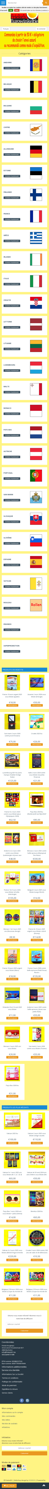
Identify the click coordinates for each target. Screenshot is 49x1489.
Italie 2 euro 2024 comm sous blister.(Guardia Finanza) (36, 775)
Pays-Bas (8, 430)
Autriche (8, 451)
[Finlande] (36, 194)
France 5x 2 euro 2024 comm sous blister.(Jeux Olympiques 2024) (12, 814)
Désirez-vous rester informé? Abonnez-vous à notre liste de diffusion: (16, 1442)
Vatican (7, 581)
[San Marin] (36, 497)
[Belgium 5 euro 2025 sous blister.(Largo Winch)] (37, 878)
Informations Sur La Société (12, 1374)
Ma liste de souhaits (9, 1423)
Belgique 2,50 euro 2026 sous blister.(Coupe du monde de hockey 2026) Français (36, 1291)
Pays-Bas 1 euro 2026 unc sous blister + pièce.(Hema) (12, 1212)
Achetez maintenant (12, 68)
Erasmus (7, 624)
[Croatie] (36, 302)
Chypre (7, 127)
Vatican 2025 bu (12, 1133)
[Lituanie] (36, 346)
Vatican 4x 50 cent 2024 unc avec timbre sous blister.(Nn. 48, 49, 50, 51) (37, 1174)
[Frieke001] (24, 18)
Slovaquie (8, 516)
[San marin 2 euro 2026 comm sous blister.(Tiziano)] (37, 1034)
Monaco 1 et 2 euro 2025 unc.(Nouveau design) (12, 930)
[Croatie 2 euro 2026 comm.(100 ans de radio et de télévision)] (37, 1238)
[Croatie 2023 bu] (37, 721)
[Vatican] (36, 583)
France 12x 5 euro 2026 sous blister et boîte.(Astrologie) (12, 892)
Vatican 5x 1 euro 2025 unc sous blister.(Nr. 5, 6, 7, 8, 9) (12, 1173)
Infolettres (6, 1427)
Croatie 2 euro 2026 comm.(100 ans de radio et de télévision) (37, 1251)
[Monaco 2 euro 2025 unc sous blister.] (12, 1034)
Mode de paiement (9, 1385)
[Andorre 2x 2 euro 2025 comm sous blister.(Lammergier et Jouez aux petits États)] (12, 838)
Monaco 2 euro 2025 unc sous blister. (12, 1047)
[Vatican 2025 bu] (12, 1121)
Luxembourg (9, 365)
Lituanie (7, 343)
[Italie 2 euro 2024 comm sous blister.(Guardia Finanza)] (37, 760)
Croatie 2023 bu (36, 733)
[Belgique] (36, 86)
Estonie (7, 170)
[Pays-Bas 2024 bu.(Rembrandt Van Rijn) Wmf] (37, 799)
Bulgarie (8, 106)
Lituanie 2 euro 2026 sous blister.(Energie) (37, 695)
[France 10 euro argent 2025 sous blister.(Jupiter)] (12, 682)
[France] (36, 216)
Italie (6, 278)
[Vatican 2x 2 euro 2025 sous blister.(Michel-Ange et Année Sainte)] (12, 1238)
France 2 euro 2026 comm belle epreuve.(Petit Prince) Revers (37, 970)
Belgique (8, 84)
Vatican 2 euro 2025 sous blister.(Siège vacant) (37, 1134)
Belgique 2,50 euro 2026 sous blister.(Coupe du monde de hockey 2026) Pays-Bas (12, 1291)
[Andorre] (36, 65)
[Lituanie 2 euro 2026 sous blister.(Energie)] (37, 682)
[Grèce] (36, 238)
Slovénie (8, 538)
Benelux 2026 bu (37, 1211)
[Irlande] (36, 259)
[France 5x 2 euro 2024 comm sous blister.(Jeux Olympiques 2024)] (12, 799)
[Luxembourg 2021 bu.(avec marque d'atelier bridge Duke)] (12, 760)
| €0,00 (10, 1486)
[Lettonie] (36, 324)
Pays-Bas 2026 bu (12, 1085)
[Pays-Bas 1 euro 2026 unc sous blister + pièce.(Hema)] (12, 1199)
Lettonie (8, 322)
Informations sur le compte (12, 1412)
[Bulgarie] (36, 108)
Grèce (6, 235)
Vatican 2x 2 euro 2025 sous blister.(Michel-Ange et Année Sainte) (12, 1252)
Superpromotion (11, 646)
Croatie (7, 300)
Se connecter (41, 29)
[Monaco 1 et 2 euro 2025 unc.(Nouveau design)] (12, 917)
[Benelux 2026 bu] (37, 1199)
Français (6, 29)
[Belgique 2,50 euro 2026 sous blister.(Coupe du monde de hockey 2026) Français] (37, 1277)
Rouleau (7, 602)
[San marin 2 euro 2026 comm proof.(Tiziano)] (12, 721)
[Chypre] (36, 130)
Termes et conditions (10, 1378)
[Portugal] (36, 475)
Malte (6, 386)
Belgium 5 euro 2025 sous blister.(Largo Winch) (37, 891)
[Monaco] (36, 410)
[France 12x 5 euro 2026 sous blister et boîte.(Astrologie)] (12, 878)
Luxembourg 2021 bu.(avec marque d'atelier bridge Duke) (12, 775)
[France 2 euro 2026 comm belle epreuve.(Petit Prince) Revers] (37, 956)
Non (16, 10)
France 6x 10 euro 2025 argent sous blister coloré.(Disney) (36, 931)
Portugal (8, 473)
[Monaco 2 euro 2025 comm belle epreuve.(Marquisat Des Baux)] (37, 838)
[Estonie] (36, 173)
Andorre (8, 62)
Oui (11, 10)
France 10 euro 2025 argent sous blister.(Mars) (12, 969)
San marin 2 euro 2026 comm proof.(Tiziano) (12, 734)
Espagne (7, 559)
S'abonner (24, 1331)
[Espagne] (36, 562)
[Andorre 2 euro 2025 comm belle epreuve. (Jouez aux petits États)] (37, 995)
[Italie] (36, 281)
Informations (12, 705)
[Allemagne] (36, 151)
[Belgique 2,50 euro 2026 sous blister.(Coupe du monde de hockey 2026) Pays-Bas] (12, 1277)
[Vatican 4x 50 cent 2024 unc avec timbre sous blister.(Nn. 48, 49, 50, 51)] (37, 1160)
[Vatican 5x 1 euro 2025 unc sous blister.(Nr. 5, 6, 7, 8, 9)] (12, 1160)
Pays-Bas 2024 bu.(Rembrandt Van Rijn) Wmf (36, 813)
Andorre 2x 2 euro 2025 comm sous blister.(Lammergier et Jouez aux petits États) (12, 854)
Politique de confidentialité (12, 1382)
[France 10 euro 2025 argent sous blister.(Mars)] (12, 956)
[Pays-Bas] (36, 432)
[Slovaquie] (36, 518)
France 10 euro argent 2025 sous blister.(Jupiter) (12, 695)
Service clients (7, 1393)
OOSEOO (32, 1480)
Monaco (7, 408)
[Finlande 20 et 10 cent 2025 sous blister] (12, 995)
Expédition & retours (10, 1389)
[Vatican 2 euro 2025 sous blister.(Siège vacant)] (37, 1121)
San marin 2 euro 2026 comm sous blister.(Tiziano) (37, 1047)
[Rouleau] (36, 605)
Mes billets (6, 1420)
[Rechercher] (46, 3)
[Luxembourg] (36, 367)
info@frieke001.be (9, 1352)
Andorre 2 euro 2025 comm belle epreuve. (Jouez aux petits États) (36, 1009)
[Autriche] (36, 454)
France (7, 214)
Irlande (7, 257)
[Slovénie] (36, 540)
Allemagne (9, 149)
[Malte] (36, 389)
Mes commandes (8, 1416)
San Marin (8, 494)
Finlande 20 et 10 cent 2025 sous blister (12, 1008)
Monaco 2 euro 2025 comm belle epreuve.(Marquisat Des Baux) (36, 853)
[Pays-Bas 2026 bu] (12, 1073)
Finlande (8, 192)
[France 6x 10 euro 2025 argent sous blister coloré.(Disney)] (37, 917)
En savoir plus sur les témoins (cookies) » (34, 10)
